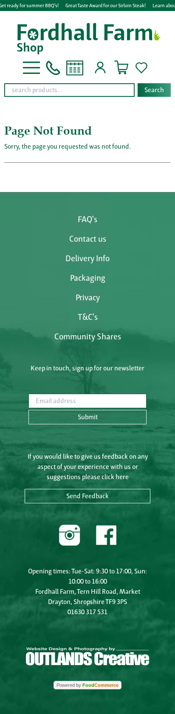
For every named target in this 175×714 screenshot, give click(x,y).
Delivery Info (87, 258)
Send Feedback (87, 496)
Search (154, 90)
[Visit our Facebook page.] (105, 534)
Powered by (87, 685)
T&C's (88, 317)
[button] (31, 67)
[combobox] (87, 90)
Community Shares (87, 336)
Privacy (88, 297)
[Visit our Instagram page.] (69, 534)
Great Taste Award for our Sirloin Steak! (105, 5)
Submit (88, 417)
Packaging (87, 278)
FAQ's (87, 219)
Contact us (87, 239)
